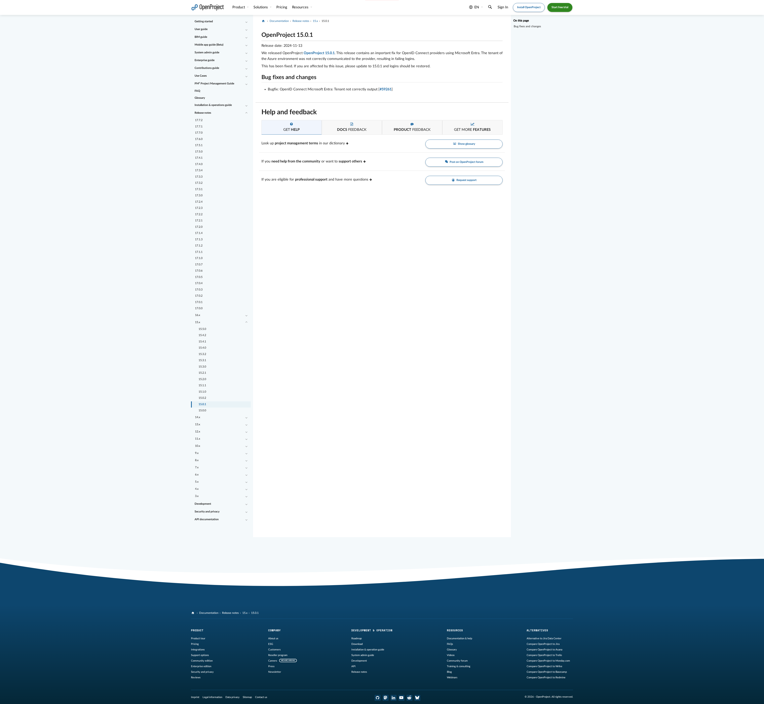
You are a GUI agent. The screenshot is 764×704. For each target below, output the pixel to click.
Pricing (195, 644)
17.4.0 (199, 164)
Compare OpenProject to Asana (544, 649)
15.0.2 (202, 398)
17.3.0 (199, 195)
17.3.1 (199, 189)
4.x (197, 489)
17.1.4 (199, 233)
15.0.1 (202, 404)
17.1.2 (199, 245)
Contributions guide (207, 68)
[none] (258, 33)
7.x (197, 467)
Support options (200, 655)
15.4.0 (202, 347)
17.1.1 (199, 252)
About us (273, 638)
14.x (197, 417)
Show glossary (466, 144)
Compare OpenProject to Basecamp (547, 672)
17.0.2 (199, 295)
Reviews (196, 677)
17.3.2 (199, 183)
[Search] (490, 7)
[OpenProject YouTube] (401, 698)
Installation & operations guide (213, 105)
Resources (300, 7)
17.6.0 (199, 139)
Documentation (279, 21)
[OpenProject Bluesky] (417, 698)
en (476, 7)
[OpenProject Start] (207, 7)
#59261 (386, 89)
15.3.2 (202, 354)
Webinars (452, 677)
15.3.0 (202, 366)
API (353, 666)
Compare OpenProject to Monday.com (548, 661)
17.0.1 (199, 302)
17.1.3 (199, 239)
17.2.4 (199, 201)
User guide (201, 29)
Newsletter (274, 672)
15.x (197, 322)
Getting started (204, 21)
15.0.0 (202, 410)
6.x (197, 474)
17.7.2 (199, 120)
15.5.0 (202, 329)
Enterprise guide (204, 60)
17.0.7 (199, 264)
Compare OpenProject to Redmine (546, 677)
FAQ (197, 91)
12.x (197, 431)
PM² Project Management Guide (214, 83)
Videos (451, 655)
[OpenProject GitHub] (378, 698)
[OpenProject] (263, 21)
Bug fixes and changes (527, 26)
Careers (272, 661)
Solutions (261, 7)
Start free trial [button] (560, 7)
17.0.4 (199, 283)
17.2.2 (199, 214)
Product (239, 7)
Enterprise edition (201, 666)
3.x (197, 496)
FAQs (450, 644)
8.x (197, 460)
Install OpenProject (529, 7)
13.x (197, 424)
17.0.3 (199, 289)
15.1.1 (202, 385)
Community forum (457, 661)
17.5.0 (199, 151)
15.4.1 (202, 341)
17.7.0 (199, 132)
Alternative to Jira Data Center (544, 638)
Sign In (503, 7)
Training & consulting (458, 666)
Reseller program (277, 655)
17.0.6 (199, 270)
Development (203, 504)
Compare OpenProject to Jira (543, 644)
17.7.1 (199, 126)
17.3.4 (199, 170)
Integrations (198, 649)
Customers (274, 649)
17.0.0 (199, 308)
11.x (197, 438)
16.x (197, 315)
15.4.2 (202, 335)
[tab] (291, 127)
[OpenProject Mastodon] (386, 698)
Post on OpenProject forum (466, 162)
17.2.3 (199, 208)
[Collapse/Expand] (246, 21)
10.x (197, 446)
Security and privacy (207, 511)
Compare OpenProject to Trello (544, 655)
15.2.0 (202, 379)
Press (271, 666)
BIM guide (201, 37)
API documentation (207, 519)
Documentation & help (459, 638)
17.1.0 (199, 258)
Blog (449, 672)
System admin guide (207, 52)
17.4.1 (199, 157)
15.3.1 (202, 360)
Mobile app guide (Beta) (209, 44)
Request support (466, 180)
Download (357, 644)
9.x (197, 453)
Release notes (203, 112)
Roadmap (356, 638)
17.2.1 (199, 220)
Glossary (200, 98)
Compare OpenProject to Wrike (544, 666)
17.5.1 (199, 145)
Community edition (202, 661)
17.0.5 (199, 277)
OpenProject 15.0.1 (319, 53)
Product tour (198, 638)
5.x (197, 481)
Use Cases (201, 75)
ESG (270, 644)
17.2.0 (199, 227)
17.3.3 (199, 176)
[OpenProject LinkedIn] (394, 698)
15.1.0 (202, 391)
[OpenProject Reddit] (409, 698)
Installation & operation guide (367, 649)
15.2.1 (202, 373)
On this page (521, 20)
